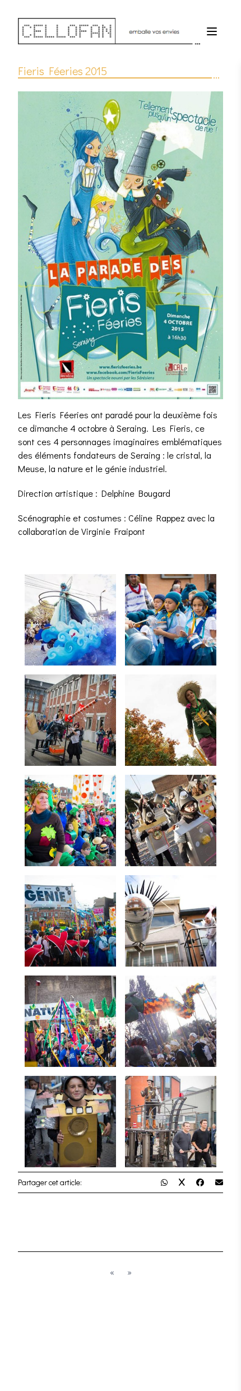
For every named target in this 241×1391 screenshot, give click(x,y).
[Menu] (212, 31)
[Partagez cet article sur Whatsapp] (164, 1182)
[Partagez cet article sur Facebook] (200, 1182)
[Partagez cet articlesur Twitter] (182, 1182)
